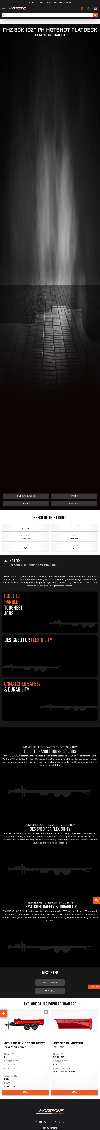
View (25, 1092)
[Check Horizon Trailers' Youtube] (40, 1122)
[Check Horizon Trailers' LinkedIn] (64, 1122)
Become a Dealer (62, 2)
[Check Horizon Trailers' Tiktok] (54, 1122)
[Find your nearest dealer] (81, 8)
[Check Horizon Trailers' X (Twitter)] (59, 1122)
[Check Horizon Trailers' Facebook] (50, 1122)
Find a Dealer (50, 982)
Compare (26, 503)
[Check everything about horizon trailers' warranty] (88, 8)
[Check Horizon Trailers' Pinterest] (45, 1122)
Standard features (26, 496)
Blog (31, 2)
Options (74, 496)
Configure (74, 503)
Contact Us (44, 2)
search (95, 15)
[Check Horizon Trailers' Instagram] (36, 1122)
